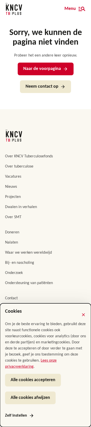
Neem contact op (42, 86)
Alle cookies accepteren (33, 380)
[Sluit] (83, 314)
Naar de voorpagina (42, 68)
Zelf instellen (16, 416)
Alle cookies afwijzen (30, 397)
